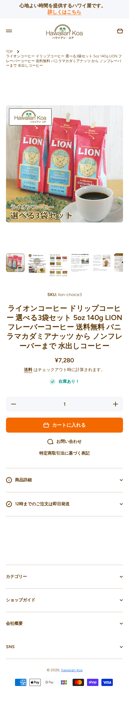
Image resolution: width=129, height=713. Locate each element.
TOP (9, 52)
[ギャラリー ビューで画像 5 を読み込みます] (101, 262)
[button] (120, 31)
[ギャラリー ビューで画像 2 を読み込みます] (37, 263)
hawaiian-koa (71, 670)
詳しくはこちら (64, 12)
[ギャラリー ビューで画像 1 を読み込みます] (15, 262)
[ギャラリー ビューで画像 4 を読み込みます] (80, 262)
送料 (28, 369)
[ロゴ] (64, 31)
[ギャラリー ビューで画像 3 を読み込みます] (58, 265)
